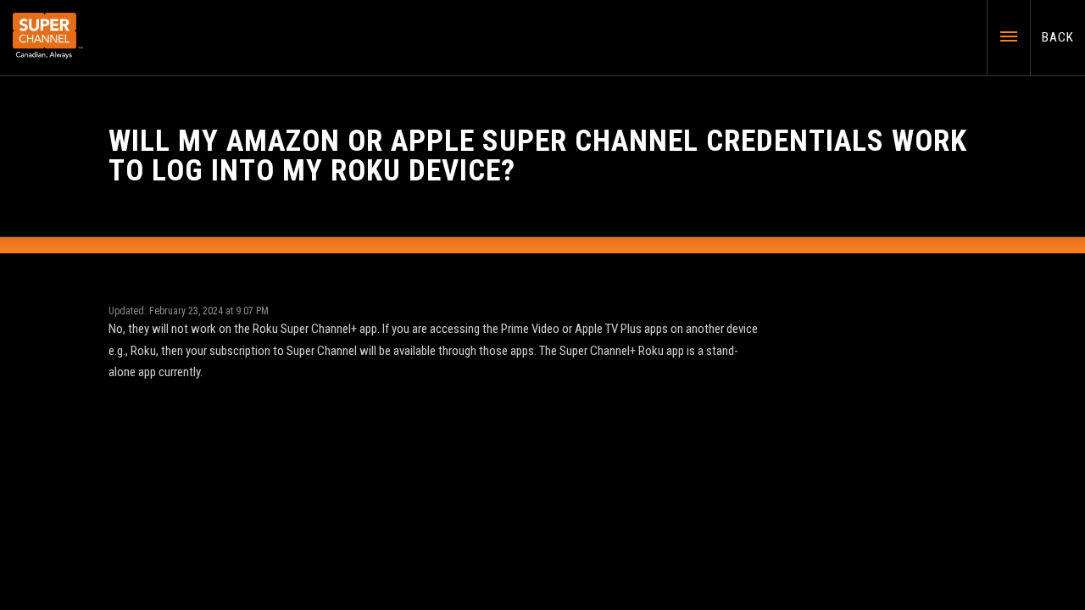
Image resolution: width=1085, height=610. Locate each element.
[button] (996, 35)
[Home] (48, 36)
